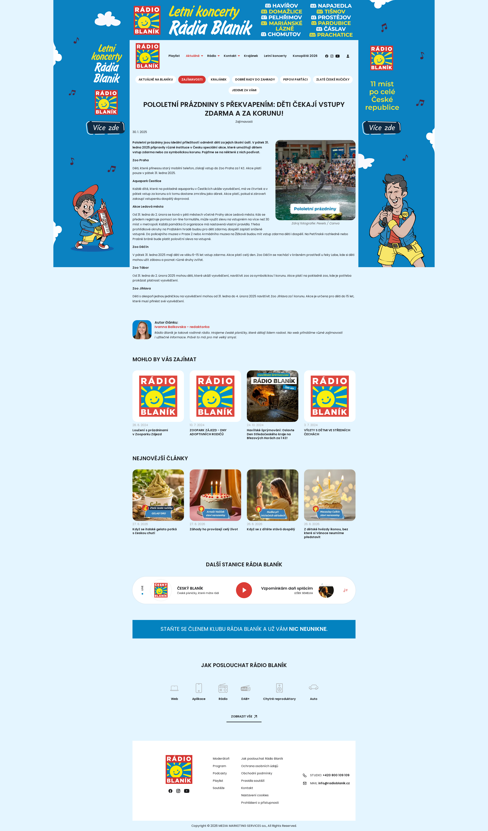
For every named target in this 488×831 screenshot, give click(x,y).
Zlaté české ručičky (332, 79)
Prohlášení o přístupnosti (260, 802)
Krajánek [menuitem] (251, 56)
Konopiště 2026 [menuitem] (305, 56)
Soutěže (219, 788)
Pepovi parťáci (295, 79)
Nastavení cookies (255, 795)
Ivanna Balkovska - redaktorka (182, 326)
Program (219, 766)
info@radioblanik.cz (334, 783)
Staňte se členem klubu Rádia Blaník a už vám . (244, 629)
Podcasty (220, 773)
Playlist (218, 781)
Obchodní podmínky (256, 773)
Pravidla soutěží (253, 781)
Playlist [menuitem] (174, 56)
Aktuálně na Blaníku (156, 79)
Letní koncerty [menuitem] (275, 56)
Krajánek (219, 79)
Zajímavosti (191, 79)
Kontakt (247, 788)
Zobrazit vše (241, 716)
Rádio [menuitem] (211, 56)
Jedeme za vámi (244, 90)
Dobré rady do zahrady (255, 79)
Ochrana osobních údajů (259, 766)
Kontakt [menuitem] (230, 56)
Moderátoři (221, 758)
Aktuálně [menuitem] (193, 56)
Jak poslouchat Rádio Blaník (262, 758)
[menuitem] (348, 56)
